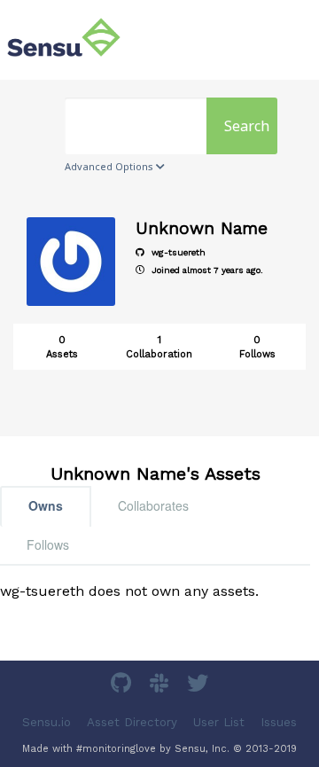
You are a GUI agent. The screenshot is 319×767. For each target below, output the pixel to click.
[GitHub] (123, 685)
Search (246, 126)
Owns (45, 505)
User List (219, 722)
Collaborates (153, 505)
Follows (48, 544)
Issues (279, 722)
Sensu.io (46, 722)
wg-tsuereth (177, 252)
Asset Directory (132, 722)
